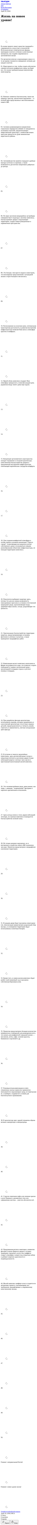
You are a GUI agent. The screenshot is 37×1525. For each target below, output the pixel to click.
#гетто (6, 1511)
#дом (2, 1511)
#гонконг (17, 1511)
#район (11, 1511)
